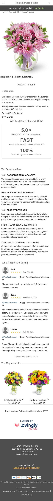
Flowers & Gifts (14, 12)
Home (4, 12)
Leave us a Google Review (26, 467)
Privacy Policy (23, 491)
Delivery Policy (26, 495)
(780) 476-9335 (26, 451)
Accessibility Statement (40, 491)
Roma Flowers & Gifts (26, 3)
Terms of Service (8, 491)
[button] (47, 494)
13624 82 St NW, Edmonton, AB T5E (26, 448)
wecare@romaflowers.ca (26, 454)
